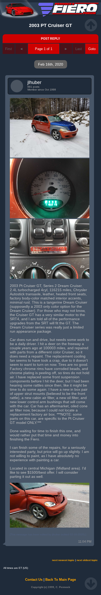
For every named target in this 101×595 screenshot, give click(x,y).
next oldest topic (87, 560)
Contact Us (33, 580)
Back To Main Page (60, 580)
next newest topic (63, 560)
